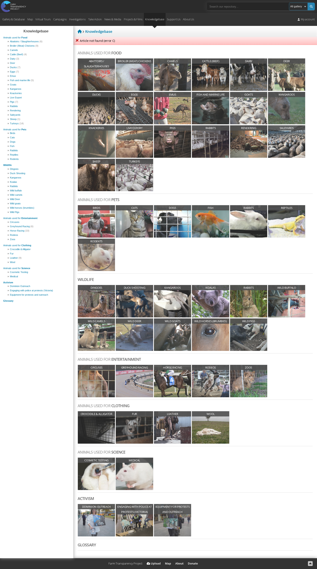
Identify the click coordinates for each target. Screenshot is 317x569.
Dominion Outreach (20, 286)
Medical (14, 276)
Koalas (13, 182)
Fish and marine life (22, 80)
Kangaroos (15, 89)
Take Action (95, 19)
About (179, 563)
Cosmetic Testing (19, 272)
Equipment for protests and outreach (29, 294)
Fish (12, 146)
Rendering (15, 110)
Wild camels (16, 195)
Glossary (8, 300)
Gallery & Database (13, 19)
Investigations (77, 19)
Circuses (14, 222)
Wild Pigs (14, 212)
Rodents (14, 159)
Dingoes (14, 169)
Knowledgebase (154, 19)
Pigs (14, 102)
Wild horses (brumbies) (22, 207)
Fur (12, 253)
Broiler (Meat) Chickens (24, 45)
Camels (14, 50)
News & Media (112, 19)
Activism (8, 282)
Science (16, 268)
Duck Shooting (17, 173)
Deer (12, 63)
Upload (155, 563)
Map (30, 19)
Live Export (16, 97)
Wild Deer (15, 199)
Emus (13, 76)
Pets (14, 129)
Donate (193, 563)
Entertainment (20, 218)
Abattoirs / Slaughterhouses (26, 41)
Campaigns (60, 19)
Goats (13, 84)
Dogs (13, 141)
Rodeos (14, 235)
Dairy (14, 58)
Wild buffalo (16, 190)
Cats (12, 137)
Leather (16, 258)
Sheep (15, 119)
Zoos (12, 239)
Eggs (14, 71)
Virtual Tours (43, 19)
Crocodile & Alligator (20, 249)
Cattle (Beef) (18, 54)
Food (15, 37)
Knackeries (16, 93)
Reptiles (14, 154)
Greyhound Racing (21, 226)
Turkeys (17, 123)
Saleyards (15, 114)
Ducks (15, 67)
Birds (12, 133)
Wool (12, 262)
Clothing (17, 245)
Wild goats (15, 203)
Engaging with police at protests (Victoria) (31, 290)
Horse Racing (19, 230)
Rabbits (14, 106)
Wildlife (7, 165)
